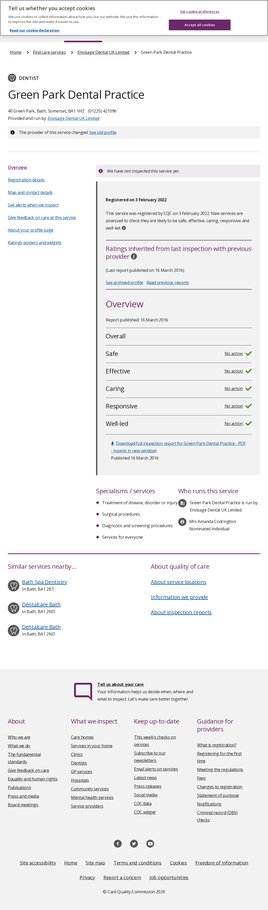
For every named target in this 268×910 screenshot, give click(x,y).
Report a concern (122, 877)
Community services (90, 789)
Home (15, 52)
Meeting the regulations (220, 769)
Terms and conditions (137, 863)
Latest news (145, 777)
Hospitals (80, 780)
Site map (95, 863)
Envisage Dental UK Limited (103, 52)
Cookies (178, 863)
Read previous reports (168, 282)
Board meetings (23, 805)
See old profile (102, 132)
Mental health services (92, 797)
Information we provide (179, 597)
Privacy (87, 877)
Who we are (19, 737)
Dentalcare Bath (41, 604)
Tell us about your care (120, 684)
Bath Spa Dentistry (44, 581)
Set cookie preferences (199, 11)
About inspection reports (181, 612)
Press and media (23, 796)
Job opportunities (168, 877)
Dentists (79, 763)
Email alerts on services (156, 769)
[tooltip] (124, 228)
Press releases (147, 786)
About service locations (178, 581)
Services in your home (92, 746)
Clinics (77, 754)
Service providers (87, 806)
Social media (145, 795)
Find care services (49, 52)
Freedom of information (221, 863)
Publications (19, 787)
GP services (81, 771)
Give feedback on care (28, 770)
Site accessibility (38, 863)
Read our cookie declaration (34, 30)
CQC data (143, 803)
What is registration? (217, 745)
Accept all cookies (200, 24)
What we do (19, 746)
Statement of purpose (218, 795)
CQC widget (145, 812)
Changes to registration (219, 787)
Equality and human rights (33, 779)
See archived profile (124, 282)
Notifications (209, 804)
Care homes (82, 737)
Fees (201, 778)
